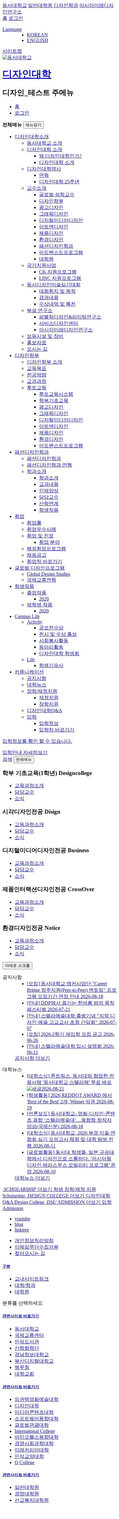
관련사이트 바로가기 (20, 1316)
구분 (6, 1266)
